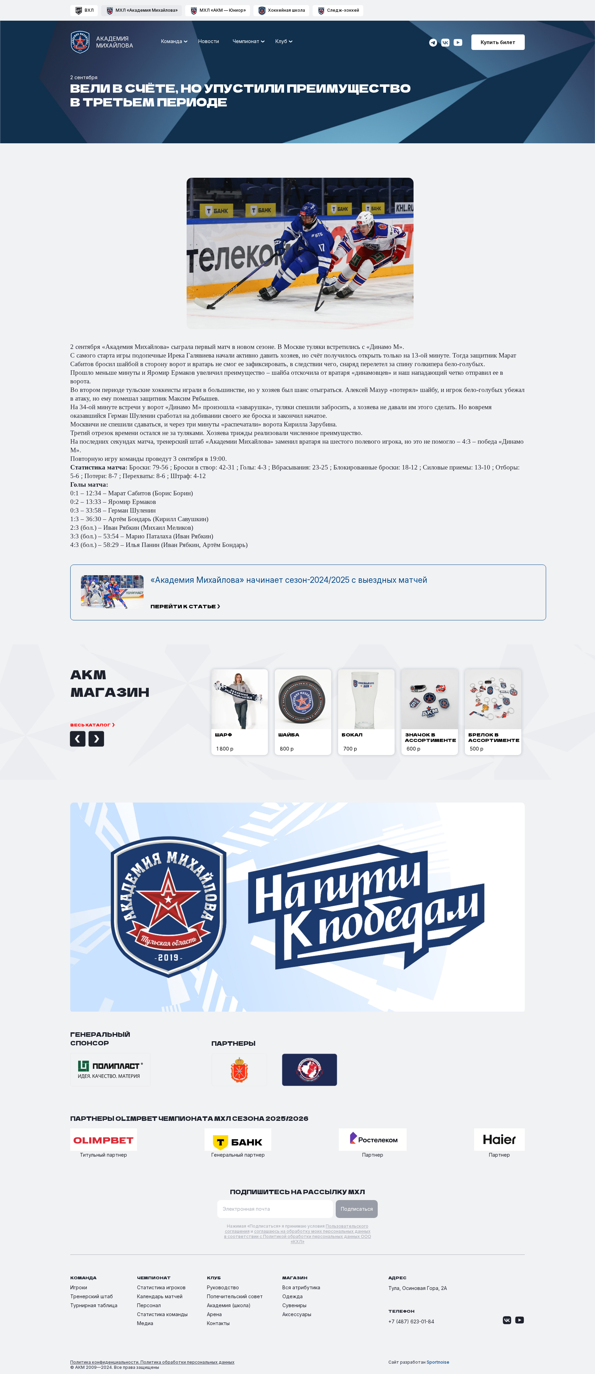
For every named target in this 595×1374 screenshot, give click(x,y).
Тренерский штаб (91, 1296)
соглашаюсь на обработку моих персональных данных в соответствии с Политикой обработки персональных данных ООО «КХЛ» (297, 1236)
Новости (208, 41)
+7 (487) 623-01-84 (411, 1321)
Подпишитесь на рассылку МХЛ (297, 1192)
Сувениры (294, 1305)
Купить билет (498, 42)
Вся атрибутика (301, 1287)
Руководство (223, 1287)
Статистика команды (162, 1314)
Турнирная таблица (93, 1305)
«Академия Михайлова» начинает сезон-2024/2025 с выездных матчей (288, 580)
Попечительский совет (235, 1296)
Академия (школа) (229, 1305)
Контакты (218, 1323)
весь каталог (90, 724)
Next (88, 738)
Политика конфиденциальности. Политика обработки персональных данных (152, 1362)
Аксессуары (296, 1314)
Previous (70, 738)
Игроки (78, 1287)
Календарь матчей (159, 1296)
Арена (214, 1314)
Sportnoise (438, 1362)
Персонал (149, 1305)
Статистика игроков (161, 1287)
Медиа (145, 1323)
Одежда (292, 1296)
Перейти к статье (183, 606)
